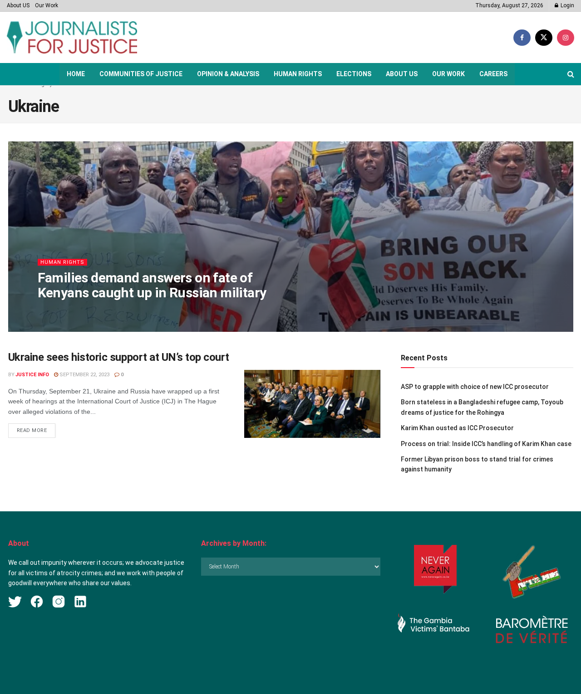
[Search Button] (570, 74)
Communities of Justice (140, 74)
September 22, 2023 (83, 375)
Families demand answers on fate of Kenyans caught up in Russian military (152, 285)
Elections (353, 74)
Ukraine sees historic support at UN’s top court (118, 357)
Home (76, 74)
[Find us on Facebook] (522, 37)
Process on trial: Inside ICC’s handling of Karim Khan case (486, 443)
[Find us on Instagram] (565, 37)
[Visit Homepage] (72, 37)
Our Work (46, 5)
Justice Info (32, 375)
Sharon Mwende (67, 311)
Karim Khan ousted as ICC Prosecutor (457, 428)
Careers (493, 74)
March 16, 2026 (117, 311)
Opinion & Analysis (228, 74)
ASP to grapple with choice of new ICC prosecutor (475, 386)
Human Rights (298, 74)
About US (18, 5)
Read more (36, 430)
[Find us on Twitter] (543, 37)
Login (566, 5)
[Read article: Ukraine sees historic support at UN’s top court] (312, 404)
